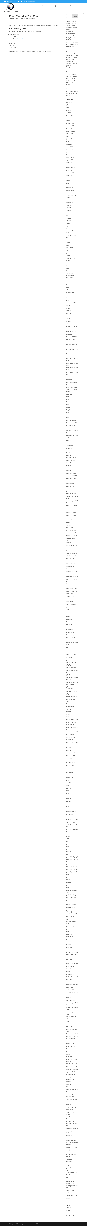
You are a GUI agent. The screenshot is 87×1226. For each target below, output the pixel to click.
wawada (68, 1104)
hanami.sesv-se (70, 622)
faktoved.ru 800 (70, 563)
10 (67, 200)
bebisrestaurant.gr (71, 331)
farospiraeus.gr (70, 569)
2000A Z (68, 242)
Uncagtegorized (70, 1074)
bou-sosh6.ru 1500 (71, 423)
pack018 (68, 851)
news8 (68, 806)
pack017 (68, 849)
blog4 (67, 412)
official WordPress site (22, 39)
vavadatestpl (69, 1094)
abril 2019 (69, 175)
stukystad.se (69, 1026)
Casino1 (68, 463)
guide (67, 609)
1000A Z (68, 208)
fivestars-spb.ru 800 (71, 588)
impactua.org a (70, 637)
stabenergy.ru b (70, 1024)
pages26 (68, 882)
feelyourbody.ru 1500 (72, 571)
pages (68, 874)
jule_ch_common (71, 665)
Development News (71, 545)
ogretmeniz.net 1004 (72, 819)
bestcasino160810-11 (72, 339)
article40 (68, 321)
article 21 (68, 310)
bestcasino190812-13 (72, 342)
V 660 (67, 1087)
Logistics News (70, 717)
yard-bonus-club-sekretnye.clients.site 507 (72, 1186)
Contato (5, 10)
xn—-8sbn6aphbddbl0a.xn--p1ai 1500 (72, 1179)
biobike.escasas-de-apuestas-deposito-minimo (71, 389)
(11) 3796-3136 (7, 1)
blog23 (68, 410)
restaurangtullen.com (72, 966)
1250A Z (68, 218)
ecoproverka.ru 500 (71, 553)
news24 (68, 798)
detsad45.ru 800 (70, 542)
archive (68, 300)
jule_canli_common (71, 662)
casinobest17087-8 (71, 478)
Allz (67, 290)
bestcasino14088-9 (71, 337)
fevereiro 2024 (70, 165)
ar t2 (67, 297)
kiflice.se (68, 704)
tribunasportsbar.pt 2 (72, 1069)
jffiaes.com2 (69, 660)
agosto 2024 (69, 160)
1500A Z (68, 223)
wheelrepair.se (70, 1109)
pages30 (68, 885)
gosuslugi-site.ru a (71, 607)
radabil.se (69, 944)
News (67, 785)
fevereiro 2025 (70, 149)
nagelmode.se (70, 775)
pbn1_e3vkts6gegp (71, 895)
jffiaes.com (69, 657)
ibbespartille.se (70, 627)
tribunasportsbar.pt (71, 1066)
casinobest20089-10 (71, 481)
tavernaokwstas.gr (71, 1043)
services (68, 997)
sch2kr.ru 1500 (70, 990)
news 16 (68, 788)
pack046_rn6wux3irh (71, 864)
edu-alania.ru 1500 (71, 556)
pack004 (68, 844)
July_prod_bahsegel (71, 691)
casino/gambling (70, 460)
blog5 (67, 415)
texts (67, 1049)
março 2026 (69, 115)
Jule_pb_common (71, 667)
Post (67, 919)
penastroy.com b (71, 904)
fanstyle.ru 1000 (70, 566)
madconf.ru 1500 (71, 722)
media (68, 745)
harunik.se (69, 624)
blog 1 (68, 399)
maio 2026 (69, 110)
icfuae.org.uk (69, 629)
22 (67, 250)
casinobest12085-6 (71, 476)
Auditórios (11, 6)
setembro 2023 (70, 167)
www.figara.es (70, 1135)
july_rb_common (70, 694)
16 (67, 226)
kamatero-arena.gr (71, 696)
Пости (68, 1198)
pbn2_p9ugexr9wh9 (71, 897)
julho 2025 (69, 136)
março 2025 (69, 147)
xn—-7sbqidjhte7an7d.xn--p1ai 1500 (72, 1172)
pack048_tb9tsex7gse (72, 869)
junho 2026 (69, 107)
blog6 (67, 417)
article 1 (68, 308)
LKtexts (68, 714)
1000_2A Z (69, 205)
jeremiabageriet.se (71, 654)
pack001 (68, 841)
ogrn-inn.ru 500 (70, 822)
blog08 (68, 402)
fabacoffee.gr (70, 561)
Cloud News (69, 527)
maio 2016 (69, 183)
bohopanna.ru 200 (71, 420)
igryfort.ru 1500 (70, 632)
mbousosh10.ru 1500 (72, 742)
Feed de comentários (72, 1213)
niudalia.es (69, 809)
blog (67, 396)
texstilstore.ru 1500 (71, 1046)
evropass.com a (70, 558)
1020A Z (68, 210)
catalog (68, 522)
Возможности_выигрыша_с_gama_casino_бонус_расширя (72, 51)
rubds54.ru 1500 (70, 979)
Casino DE (69, 443)
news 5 (68, 793)
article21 (68, 316)
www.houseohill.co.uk (72, 1147)
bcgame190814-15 (71, 326)
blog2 (67, 404)
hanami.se (69, 619)
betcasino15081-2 (71, 377)
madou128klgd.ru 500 (72, 724)
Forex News (69, 593)
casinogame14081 (71, 493)
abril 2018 (69, 178)
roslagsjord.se (70, 974)
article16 (68, 313)
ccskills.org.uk (70, 525)
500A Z (68, 268)
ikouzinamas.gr (70, 635)
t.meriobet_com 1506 (72, 1034)
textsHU (68, 1051)
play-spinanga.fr (70, 916)
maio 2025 (69, 141)
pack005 (68, 846)
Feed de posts (70, 1210)
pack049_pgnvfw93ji (71, 872)
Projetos (55, 6)
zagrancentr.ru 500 (71, 1195)
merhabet (69, 747)
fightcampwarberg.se (72, 576)
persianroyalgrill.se (71, 907)
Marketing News (70, 737)
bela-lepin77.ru (70, 334)
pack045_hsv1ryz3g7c (72, 857)
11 (67, 213)
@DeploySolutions (41, 1224)
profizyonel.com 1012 (72, 926)
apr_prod (68, 295)
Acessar (68, 1207)
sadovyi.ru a (69, 987)
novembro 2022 (70, 173)
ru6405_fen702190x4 (72, 976)
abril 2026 (69, 113)
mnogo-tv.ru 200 (71, 753)
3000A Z (68, 255)
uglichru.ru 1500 (70, 1072)
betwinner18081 (70, 379)
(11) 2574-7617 (15, 1)
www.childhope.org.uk (72, 1128)
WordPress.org (70, 1215)
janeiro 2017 (69, 180)
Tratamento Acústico (30, 6)
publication (69, 934)
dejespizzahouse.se (71, 535)
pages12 (68, 879)
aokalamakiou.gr (70, 292)
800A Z (68, 287)
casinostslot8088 (71, 512)
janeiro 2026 (69, 120)
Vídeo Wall (79, 6)
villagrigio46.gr (70, 1096)
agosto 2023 (69, 170)
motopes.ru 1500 (71, 762)
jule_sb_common (71, 675)
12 (67, 215)
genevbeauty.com (71, 604)
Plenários (48, 6)
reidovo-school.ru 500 (72, 963)
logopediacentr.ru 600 (72, 719)
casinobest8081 (70, 483)
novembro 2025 (70, 126)
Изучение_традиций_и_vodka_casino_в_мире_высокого (72, 44)
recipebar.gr (69, 950)
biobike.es (69, 385)
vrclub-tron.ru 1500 (71, 1099)
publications (69, 936)
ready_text (69, 947)
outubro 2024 (70, 154)
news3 (68, 804)
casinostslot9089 (71, 515)
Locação (41, 6)
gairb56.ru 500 (70, 596)
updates (68, 1084)
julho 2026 (69, 105)
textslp (68, 1054)
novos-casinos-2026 (71, 811)
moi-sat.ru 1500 (70, 755)
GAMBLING (69, 599)
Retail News (69, 969)
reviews (68, 971)
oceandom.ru (70, 817)
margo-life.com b (71, 734)
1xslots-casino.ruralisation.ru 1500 (72, 231)
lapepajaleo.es (70, 706)
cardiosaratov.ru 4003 (72, 435)
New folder (69, 783)
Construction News (71, 530)
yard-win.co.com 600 (72, 1193)
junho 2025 (69, 139)
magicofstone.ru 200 (72, 732)
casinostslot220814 (71, 510)
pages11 (68, 877)
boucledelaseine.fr (71, 428)
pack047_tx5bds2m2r (72, 866)
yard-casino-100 (70, 1190)
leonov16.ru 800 (70, 711)
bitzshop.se (69, 394)
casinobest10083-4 (71, 473)
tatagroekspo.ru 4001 (72, 1041)
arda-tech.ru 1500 (71, 303)
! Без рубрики (70, 190)
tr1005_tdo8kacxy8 (71, 1064)
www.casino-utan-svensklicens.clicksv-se (71, 1123)
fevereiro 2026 (70, 118)
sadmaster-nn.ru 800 (72, 984)
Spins (67, 1021)
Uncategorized (70, 1077)
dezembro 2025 (70, 123)
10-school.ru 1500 (71, 202)
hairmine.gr (69, 616)
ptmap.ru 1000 (70, 929)
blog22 (68, 407)
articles (68, 324)
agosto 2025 (69, 133)
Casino (68, 438)
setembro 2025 (70, 131)
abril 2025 (69, 144)
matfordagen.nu (70, 739)
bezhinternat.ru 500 (71, 382)
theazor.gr (69, 1056)
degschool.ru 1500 (71, 533)
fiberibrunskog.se (71, 574)
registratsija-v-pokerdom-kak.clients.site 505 (71, 959)
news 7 (68, 796)
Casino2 (68, 465)
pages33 (68, 887)
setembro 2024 (70, 157)
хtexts (68, 1201)
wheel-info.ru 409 (71, 1107)
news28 (68, 801)
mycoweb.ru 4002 (71, 772)
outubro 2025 (70, 128)
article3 (68, 318)
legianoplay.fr (70, 709)
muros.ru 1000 (70, 765)
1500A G (68, 221)
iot (67, 647)
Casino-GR (69, 448)
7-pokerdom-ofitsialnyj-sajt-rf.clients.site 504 (71, 275)
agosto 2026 (69, 102)
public (67, 931)
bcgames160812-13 (71, 329)
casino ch (69, 440)
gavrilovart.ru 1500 (71, 601)
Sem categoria (32, 18)
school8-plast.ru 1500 (72, 992)
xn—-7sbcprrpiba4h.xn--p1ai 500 (72, 1166)
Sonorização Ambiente (67, 6)
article (68, 305)
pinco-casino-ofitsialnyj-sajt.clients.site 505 (71, 912)
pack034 (68, 854)
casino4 (68, 470)
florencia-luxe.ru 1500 (72, 591)
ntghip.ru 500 (69, 814)
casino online (70, 445)
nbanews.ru (69, 777)
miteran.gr (69, 750)
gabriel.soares (15, 18)
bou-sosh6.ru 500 (71, 425)
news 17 (68, 790)
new (67, 780)
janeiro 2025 (69, 152)
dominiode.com (70, 548)
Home (4, 6)
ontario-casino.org (71, 834)
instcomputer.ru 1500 (72, 640)
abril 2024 (69, 162)
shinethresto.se (70, 1000)
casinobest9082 (70, 486)
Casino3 (68, 468)
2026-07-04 (69, 248)
